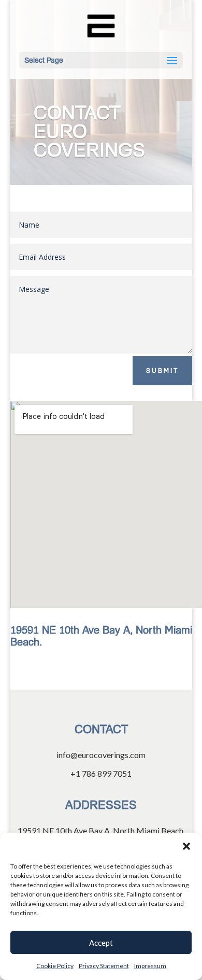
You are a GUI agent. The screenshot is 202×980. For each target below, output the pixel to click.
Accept (101, 942)
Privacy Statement (104, 966)
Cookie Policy (55, 966)
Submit (162, 370)
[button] (186, 846)
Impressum (150, 966)
